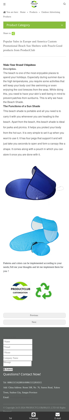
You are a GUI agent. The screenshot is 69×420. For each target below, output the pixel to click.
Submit (9, 369)
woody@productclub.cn (21, 397)
